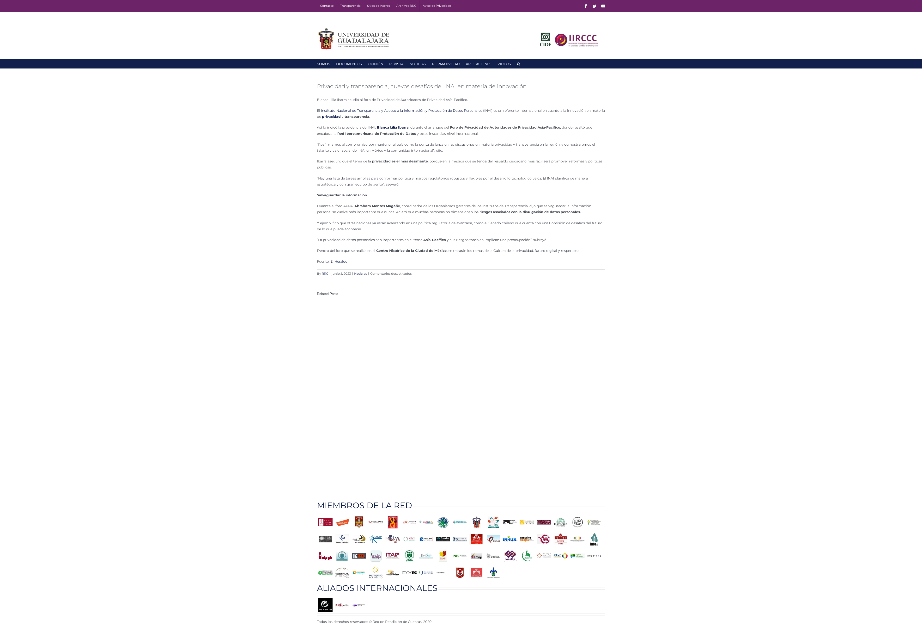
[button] (518, 63)
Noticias (360, 273)
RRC (325, 273)
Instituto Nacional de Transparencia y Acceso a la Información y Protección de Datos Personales (402, 110)
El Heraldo (338, 261)
